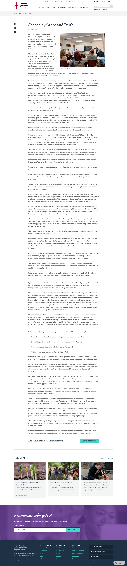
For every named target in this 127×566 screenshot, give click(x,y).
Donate (68, 2)
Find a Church (47, 2)
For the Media (75, 556)
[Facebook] (97, 2)
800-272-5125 (97, 547)
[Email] (15, 32)
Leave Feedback (89, 441)
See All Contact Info (95, 560)
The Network (43, 550)
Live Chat (96, 557)
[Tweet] (15, 28)
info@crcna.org (99, 551)
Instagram (42, 559)
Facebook (42, 553)
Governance (75, 559)
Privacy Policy (17, 560)
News (30, 13)
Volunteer (58, 556)
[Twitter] (99, 2)
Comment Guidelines (78, 553)
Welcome (41, 7)
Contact (63, 2)
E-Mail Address (19, 526)
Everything (97, 9)
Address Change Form (78, 550)
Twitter (41, 556)
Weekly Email (43, 548)
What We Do (51, 7)
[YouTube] (94, 2)
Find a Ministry (56, 2)
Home (15, 13)
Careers (58, 559)
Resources (72, 7)
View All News (106, 459)
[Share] (15, 24)
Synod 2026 (107, 2)
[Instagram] (102, 2)
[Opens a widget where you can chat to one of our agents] (119, 563)
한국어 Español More (77, 2)
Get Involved (62, 7)
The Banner (75, 548)
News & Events (83, 7)
